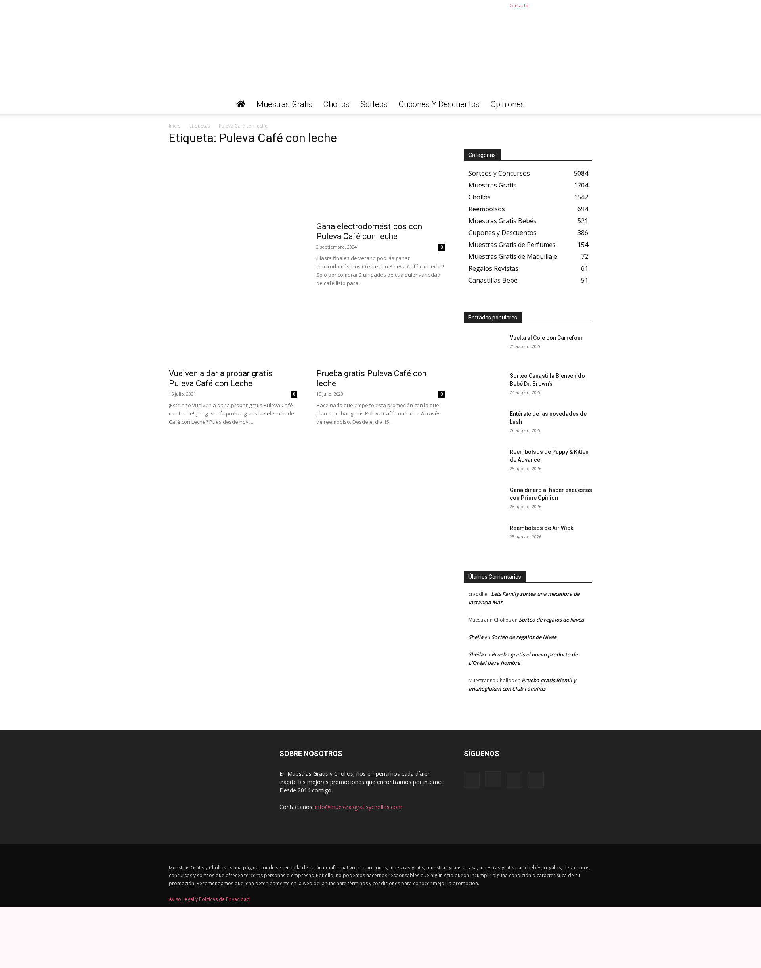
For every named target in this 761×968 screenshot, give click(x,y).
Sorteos (374, 104)
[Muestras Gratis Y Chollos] (380, 53)
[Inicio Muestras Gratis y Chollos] (241, 104)
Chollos (336, 104)
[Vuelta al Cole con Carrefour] (483, 348)
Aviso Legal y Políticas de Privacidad (209, 899)
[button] (582, 105)
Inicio (175, 125)
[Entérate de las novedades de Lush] (483, 424)
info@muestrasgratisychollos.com (358, 807)
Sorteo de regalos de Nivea (551, 619)
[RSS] (573, 5)
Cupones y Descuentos (439, 104)
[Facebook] (547, 5)
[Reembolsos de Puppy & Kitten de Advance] (483, 462)
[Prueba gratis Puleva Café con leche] (380, 331)
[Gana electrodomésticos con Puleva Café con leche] (380, 184)
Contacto (518, 5)
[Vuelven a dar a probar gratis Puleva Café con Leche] (233, 331)
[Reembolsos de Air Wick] (483, 538)
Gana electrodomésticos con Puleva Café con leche (369, 231)
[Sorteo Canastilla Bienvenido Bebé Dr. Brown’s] (483, 386)
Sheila (476, 637)
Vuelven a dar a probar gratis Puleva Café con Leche (221, 378)
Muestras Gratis (284, 104)
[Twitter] (586, 5)
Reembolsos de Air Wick (541, 528)
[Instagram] (560, 5)
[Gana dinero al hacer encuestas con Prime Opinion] (483, 500)
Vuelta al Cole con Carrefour (546, 338)
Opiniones (508, 104)
